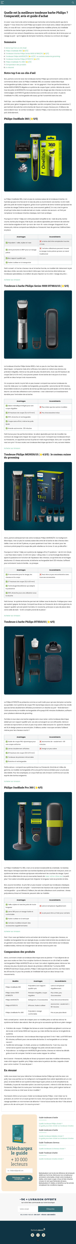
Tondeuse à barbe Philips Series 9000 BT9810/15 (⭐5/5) (27, 53)
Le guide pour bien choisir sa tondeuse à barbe (56, 1126)
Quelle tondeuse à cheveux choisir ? (52, 1149)
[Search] (73, 2)
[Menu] (2, 2)
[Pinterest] (43, 1235)
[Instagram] (38, 1235)
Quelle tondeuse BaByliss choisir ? (51, 1136)
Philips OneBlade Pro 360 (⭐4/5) (18, 62)
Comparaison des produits (16, 65)
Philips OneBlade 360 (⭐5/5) (17, 51)
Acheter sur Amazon (12, 280)
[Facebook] (32, 1235)
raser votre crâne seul (54, 876)
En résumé (10, 67)
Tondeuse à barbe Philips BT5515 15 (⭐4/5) (22, 59)
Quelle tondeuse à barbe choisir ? (51, 1159)
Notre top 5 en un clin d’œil (16, 48)
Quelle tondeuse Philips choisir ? (50, 1123)
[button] (38, 1240)
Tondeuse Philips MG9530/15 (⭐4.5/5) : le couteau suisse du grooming (33, 56)
